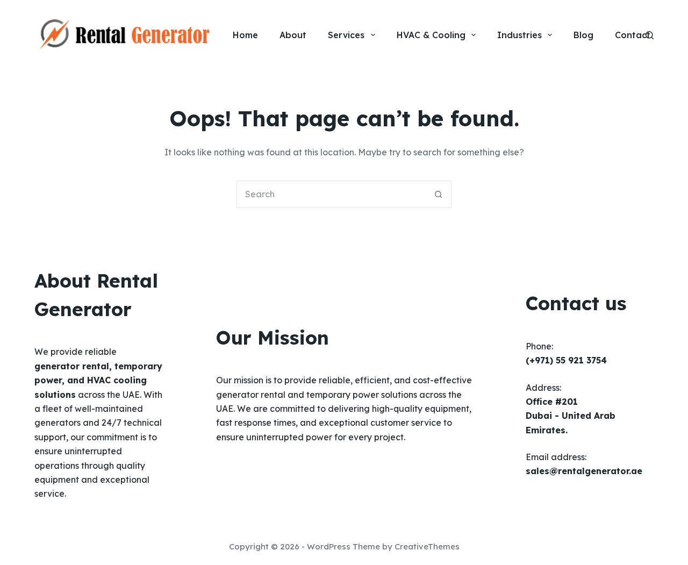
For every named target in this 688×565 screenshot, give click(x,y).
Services (346, 35)
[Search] (650, 35)
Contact (632, 35)
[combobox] (331, 194)
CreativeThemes (427, 546)
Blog (583, 35)
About (293, 35)
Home (245, 35)
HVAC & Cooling (431, 35)
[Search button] (438, 194)
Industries (519, 35)
